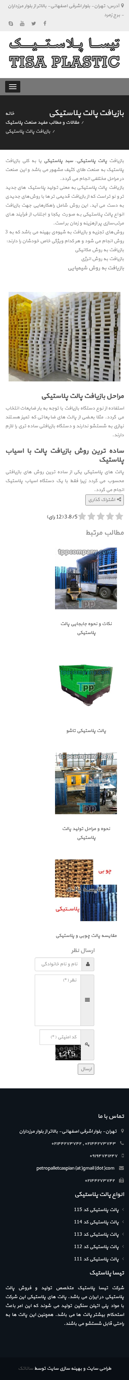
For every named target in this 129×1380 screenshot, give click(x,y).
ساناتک (25, 1368)
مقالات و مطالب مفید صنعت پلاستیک (42, 122)
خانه (9, 113)
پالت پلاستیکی (92, 160)
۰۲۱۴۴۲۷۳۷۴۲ (100, 1180)
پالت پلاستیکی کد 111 (96, 1259)
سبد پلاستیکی (58, 160)
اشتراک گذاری (102, 499)
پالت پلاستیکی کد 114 (96, 1222)
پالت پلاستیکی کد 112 (96, 1246)
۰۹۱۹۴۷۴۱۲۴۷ (103, 1156)
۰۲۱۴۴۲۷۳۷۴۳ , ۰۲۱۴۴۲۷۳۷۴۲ (83, 1143)
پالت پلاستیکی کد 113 (96, 1234)
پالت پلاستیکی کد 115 (96, 1209)
